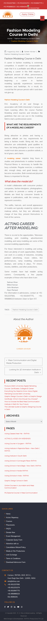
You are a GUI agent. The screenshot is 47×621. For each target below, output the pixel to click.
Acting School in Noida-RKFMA (16, 471)
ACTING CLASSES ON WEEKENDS (18, 438)
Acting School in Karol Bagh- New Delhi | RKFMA (23, 466)
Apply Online (27, 14)
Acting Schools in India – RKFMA (17, 476)
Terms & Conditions (13, 558)
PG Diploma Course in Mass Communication (21, 493)
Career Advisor (30, 52)
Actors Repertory (12, 517)
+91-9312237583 (9, 3)
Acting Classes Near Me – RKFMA (17, 434)
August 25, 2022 (13, 52)
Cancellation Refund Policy (16, 547)
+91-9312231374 (23, 3)
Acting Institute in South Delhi (16, 456)
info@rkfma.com (14, 581)
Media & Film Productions (15, 551)
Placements (10, 525)
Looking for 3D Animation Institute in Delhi (25, 371)
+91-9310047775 (36, 3)
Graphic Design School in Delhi (16, 481)
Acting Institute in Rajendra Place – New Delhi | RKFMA (22, 449)
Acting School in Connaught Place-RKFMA (21, 461)
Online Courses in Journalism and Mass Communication (19, 487)
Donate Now (10, 532)
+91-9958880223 (9, 6)
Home (9, 38)
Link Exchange (11, 555)
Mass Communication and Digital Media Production (21, 361)
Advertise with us (12, 544)
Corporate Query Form (14, 540)
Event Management (13, 536)
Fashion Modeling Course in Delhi (27, 38)
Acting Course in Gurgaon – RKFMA (18, 443)
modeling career (14, 158)
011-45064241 (22, 6)
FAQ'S (8, 529)
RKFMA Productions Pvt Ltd (33, 619)
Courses (9, 521)
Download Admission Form (15, 562)
